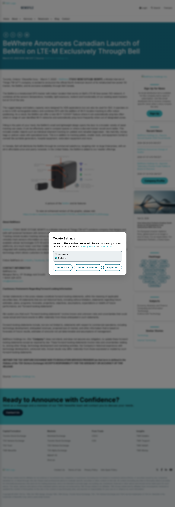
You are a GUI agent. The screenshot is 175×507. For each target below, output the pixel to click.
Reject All (112, 267)
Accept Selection (88, 267)
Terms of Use (105, 246)
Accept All (62, 267)
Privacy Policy (88, 246)
